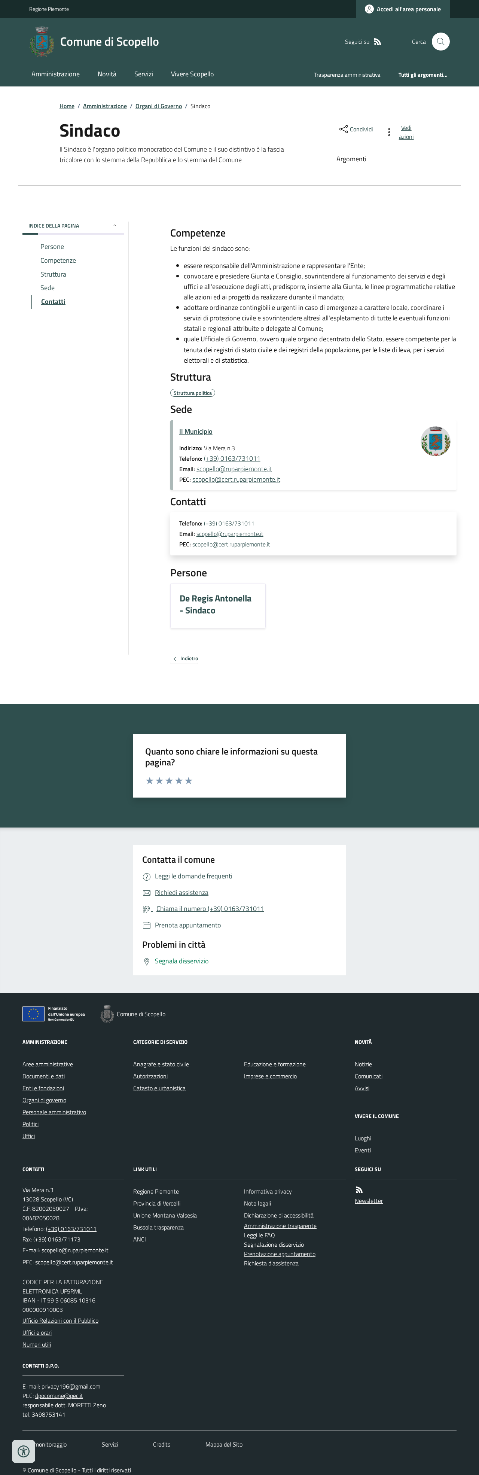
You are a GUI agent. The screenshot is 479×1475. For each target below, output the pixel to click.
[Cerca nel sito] (438, 42)
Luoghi (363, 1138)
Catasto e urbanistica (159, 1088)
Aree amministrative (47, 1064)
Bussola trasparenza (158, 1227)
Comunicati (368, 1076)
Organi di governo (44, 1099)
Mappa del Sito (223, 1444)
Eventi (363, 1150)
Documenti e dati (43, 1076)
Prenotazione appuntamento (279, 1253)
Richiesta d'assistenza (271, 1263)
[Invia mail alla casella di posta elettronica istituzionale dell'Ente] (75, 1250)
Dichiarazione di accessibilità (279, 1215)
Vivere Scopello (192, 74)
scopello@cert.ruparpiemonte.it (236, 479)
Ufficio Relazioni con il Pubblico (60, 1320)
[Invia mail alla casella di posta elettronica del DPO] (71, 1386)
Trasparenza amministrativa (347, 74)
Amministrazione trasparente (280, 1225)
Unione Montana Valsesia (165, 1215)
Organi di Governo (158, 105)
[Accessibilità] (24, 1451)
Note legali (257, 1203)
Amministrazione (55, 74)
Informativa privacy (268, 1191)
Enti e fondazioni (43, 1088)
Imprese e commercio (270, 1076)
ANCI (139, 1239)
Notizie (363, 1064)
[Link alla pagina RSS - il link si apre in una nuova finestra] (377, 41)
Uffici (28, 1135)
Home (67, 105)
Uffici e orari (37, 1332)
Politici (30, 1123)
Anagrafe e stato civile (161, 1064)
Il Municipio (196, 431)
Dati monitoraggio (44, 1444)
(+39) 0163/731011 (232, 458)
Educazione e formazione (275, 1064)
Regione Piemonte (49, 9)
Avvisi (362, 1088)
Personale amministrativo (54, 1111)
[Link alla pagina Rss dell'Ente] (359, 1190)
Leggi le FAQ (259, 1235)
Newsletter (369, 1200)
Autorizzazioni (150, 1076)
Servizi (143, 74)
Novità (107, 74)
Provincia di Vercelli (156, 1203)
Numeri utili (36, 1344)
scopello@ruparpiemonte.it (234, 469)
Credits (161, 1444)
